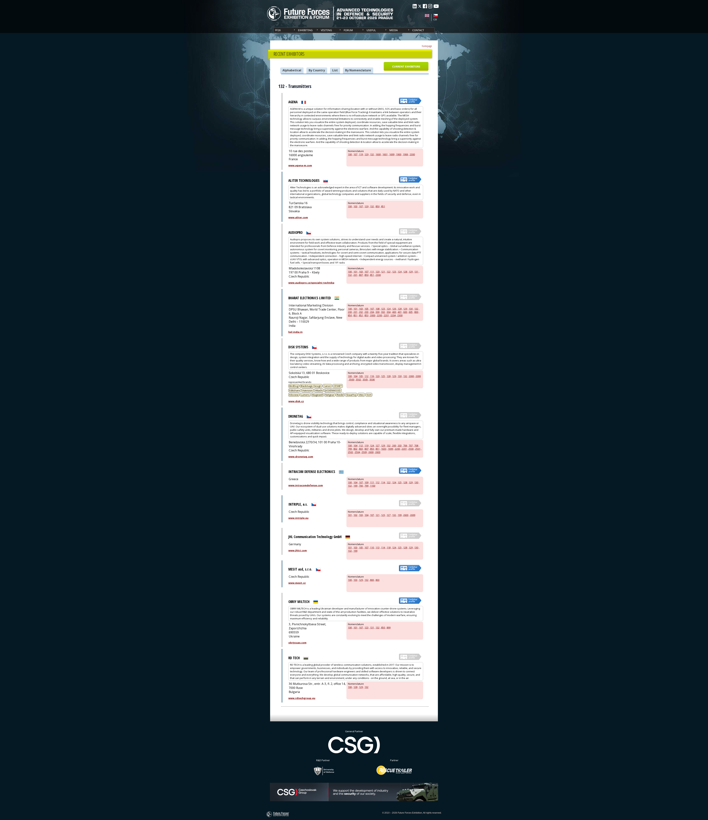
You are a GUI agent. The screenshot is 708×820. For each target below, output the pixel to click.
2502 (350, 452)
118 (389, 547)
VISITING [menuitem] (326, 30)
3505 (365, 379)
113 (377, 547)
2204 (393, 315)
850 (377, 206)
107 (355, 154)
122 (389, 271)
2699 (412, 515)
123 (394, 271)
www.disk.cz (296, 401)
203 (366, 312)
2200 (379, 315)
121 (383, 271)
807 (361, 275)
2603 (377, 452)
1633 (383, 448)
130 (411, 308)
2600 (371, 452)
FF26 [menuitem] (278, 30)
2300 (412, 154)
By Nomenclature (358, 70)
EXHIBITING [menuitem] (305, 30)
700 (361, 485)
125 (383, 376)
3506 (372, 379)
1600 (378, 154)
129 (366, 154)
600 (405, 312)
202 (361, 312)
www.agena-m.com (300, 165)
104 (355, 376)
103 (355, 206)
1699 (391, 154)
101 (355, 271)
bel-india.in (295, 332)
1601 (385, 154)
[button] (406, 66)
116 (372, 376)
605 (411, 312)
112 (366, 376)
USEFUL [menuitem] (371, 30)
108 (377, 308)
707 (411, 445)
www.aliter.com (298, 217)
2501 (417, 448)
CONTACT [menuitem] (418, 30)
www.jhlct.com (297, 550)
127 (377, 445)
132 (372, 154)
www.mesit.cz (297, 583)
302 (383, 312)
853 (366, 315)
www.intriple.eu (298, 518)
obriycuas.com (297, 642)
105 (366, 308)
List (335, 70)
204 (372, 312)
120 (377, 271)
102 (355, 515)
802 (355, 448)
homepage (427, 46)
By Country (317, 70)
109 (366, 482)
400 (394, 312)
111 (372, 271)
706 (405, 445)
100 (350, 154)
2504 (357, 452)
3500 (351, 379)
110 (372, 547)
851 (383, 206)
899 (389, 627)
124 (400, 271)
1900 (398, 154)
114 (383, 482)
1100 (372, 485)
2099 (418, 376)
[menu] (354, 30)
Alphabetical (291, 70)
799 (350, 448)
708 (416, 445)
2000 (372, 315)
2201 (386, 315)
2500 (411, 448)
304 (389, 312)
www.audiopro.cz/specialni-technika (311, 282)
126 (394, 308)
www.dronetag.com (300, 456)
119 (361, 154)
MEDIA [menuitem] (393, 30)
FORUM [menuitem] (348, 30)
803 (361, 448)
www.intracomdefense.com (305, 485)
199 (355, 485)
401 (400, 312)
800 (416, 312)
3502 (358, 379)
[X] (419, 6)
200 (350, 312)
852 (361, 315)
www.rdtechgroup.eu (301, 698)
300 (377, 312)
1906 (405, 154)
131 (416, 271)
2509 (364, 452)
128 (405, 271)
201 (355, 275)
